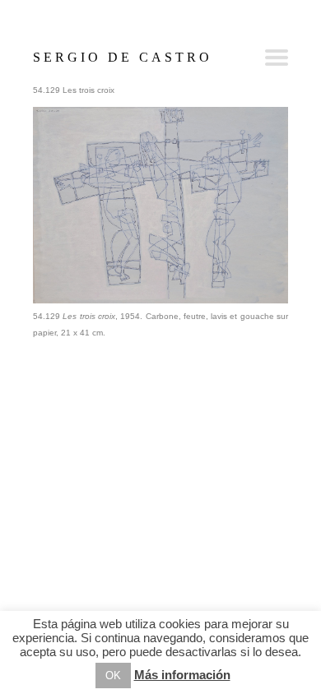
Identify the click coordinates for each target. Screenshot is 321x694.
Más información (182, 675)
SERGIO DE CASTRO (122, 57)
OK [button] (113, 675)
